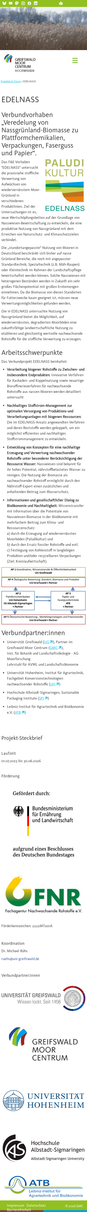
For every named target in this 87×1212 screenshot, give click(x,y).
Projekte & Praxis (11, 81)
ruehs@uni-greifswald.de (20, 959)
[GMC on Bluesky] (4, 2)
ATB (18, 712)
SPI (41, 698)
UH (52, 684)
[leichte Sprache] (61, 2)
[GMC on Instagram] (23, 2)
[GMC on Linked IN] (36, 2)
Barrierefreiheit (19, 1210)
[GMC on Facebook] (29, 2)
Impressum (15, 1205)
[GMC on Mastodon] (17, 2)
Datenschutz (36, 1205)
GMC (54, 648)
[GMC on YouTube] (11, 2)
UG (46, 642)
